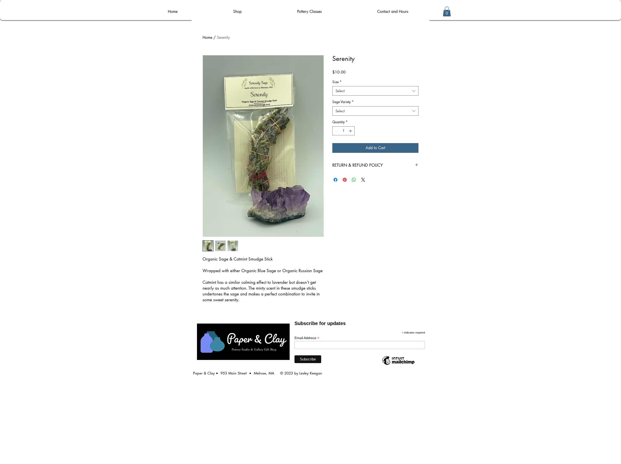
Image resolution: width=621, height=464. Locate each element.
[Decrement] (336, 131)
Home (207, 37)
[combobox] (375, 91)
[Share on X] (363, 180)
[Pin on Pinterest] (345, 180)
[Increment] (351, 131)
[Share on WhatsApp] (354, 180)
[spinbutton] (343, 131)
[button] (447, 11)
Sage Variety (343, 101)
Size (337, 82)
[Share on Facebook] (335, 180)
